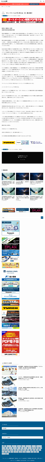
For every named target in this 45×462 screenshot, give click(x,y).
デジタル (14, 448)
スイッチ (33, 446)
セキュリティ (39, 446)
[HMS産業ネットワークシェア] (10, 261)
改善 (37, 449)
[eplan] (36, 212)
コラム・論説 (5, 15)
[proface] (10, 255)
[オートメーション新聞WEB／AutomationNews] (4, 1)
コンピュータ (28, 446)
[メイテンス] (10, 316)
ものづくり (9, 446)
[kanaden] (10, 328)
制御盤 (8, 449)
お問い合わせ (39, 458)
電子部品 (3, 453)
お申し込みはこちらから (34, 4)
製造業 (24, 451)
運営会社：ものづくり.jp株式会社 (20, 458)
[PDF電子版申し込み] (22, 23)
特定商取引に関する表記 (32, 458)
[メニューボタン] (43, 1)
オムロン (19, 446)
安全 (21, 449)
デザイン (10, 448)
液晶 (3, 451)
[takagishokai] (8, 212)
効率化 (11, 449)
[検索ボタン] (40, 1)
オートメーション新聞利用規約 (8, 458)
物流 (12, 451)
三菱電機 (34, 448)
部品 (37, 451)
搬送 (34, 449)
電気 (7, 453)
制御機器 (3, 449)
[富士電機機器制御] (10, 280)
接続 (31, 449)
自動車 (20, 451)
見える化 (28, 451)
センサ (3, 448)
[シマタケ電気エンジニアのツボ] (10, 268)
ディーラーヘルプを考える (13, 15)
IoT (5, 446)
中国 (38, 448)
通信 (35, 451)
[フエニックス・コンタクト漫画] (10, 286)
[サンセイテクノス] (10, 299)
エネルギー (14, 446)
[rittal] (10, 322)
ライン (25, 448)
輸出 (32, 451)
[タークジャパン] (8, 143)
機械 (40, 449)
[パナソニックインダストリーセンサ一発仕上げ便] (22, 144)
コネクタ (23, 446)
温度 (6, 451)
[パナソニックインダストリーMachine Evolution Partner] (22, 212)
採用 (28, 449)
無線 (9, 451)
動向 (15, 449)
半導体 (18, 449)
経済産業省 (16, 451)
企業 (40, 448)
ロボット (29, 448)
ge (2, 446)
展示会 (25, 449)
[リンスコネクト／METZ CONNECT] (10, 243)
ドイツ (19, 448)
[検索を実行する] (42, 217)
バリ (22, 448)
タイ (7, 448)
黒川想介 (19, 15)
